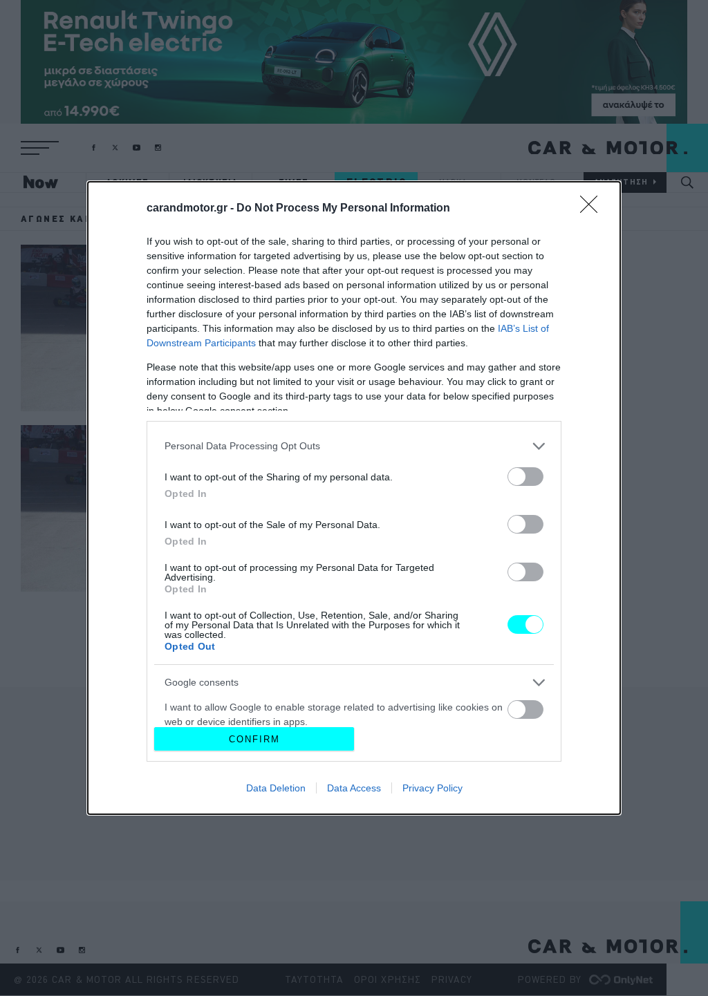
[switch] (525, 476)
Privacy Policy (432, 787)
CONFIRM (254, 739)
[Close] (593, 209)
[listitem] (354, 446)
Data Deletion (276, 787)
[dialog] (354, 498)
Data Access (354, 787)
